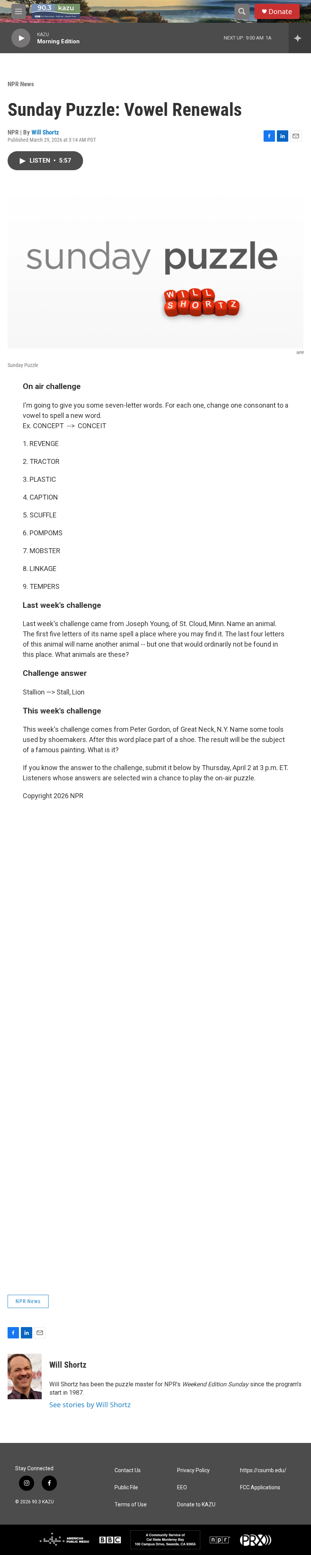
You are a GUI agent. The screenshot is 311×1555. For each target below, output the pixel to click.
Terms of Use (131, 1505)
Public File (126, 1487)
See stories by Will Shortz (89, 1404)
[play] (21, 38)
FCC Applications (260, 1487)
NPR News (21, 84)
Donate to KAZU (196, 1505)
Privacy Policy (193, 1470)
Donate (280, 12)
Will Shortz (45, 132)
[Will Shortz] (25, 1376)
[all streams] (300, 38)
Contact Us (128, 1470)
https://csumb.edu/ (263, 1470)
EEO (182, 1487)
